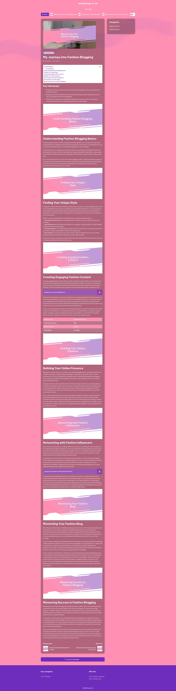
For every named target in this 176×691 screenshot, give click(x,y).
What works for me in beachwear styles (90, 14)
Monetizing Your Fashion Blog (52, 79)
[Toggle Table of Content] (99, 67)
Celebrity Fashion (114, 26)
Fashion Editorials (48, 52)
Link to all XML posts (95, 679)
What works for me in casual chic (64, 14)
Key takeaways (50, 68)
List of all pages (45, 676)
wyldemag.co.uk (88, 3)
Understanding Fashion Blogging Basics (55, 70)
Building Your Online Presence (52, 76)
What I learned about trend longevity (117, 14)
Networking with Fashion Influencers (54, 77)
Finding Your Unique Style (51, 72)
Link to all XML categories (97, 676)
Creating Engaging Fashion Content (54, 74)
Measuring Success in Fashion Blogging (55, 81)
